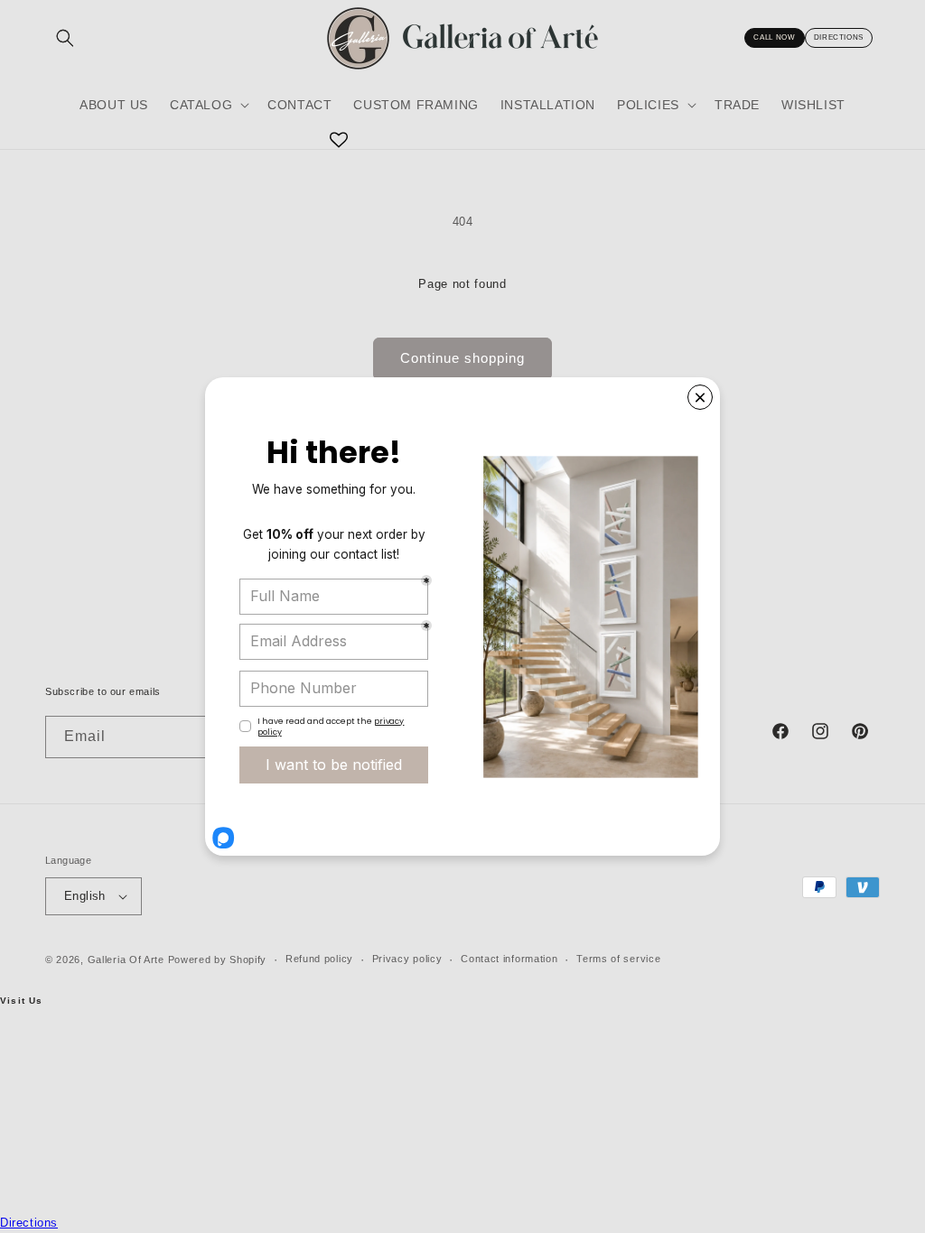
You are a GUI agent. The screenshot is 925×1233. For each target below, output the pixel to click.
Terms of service (618, 958)
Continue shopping (462, 358)
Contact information (509, 958)
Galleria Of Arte (126, 959)
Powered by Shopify (217, 959)
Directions (839, 37)
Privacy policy (407, 958)
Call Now (774, 37)
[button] (208, 105)
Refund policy (319, 958)
